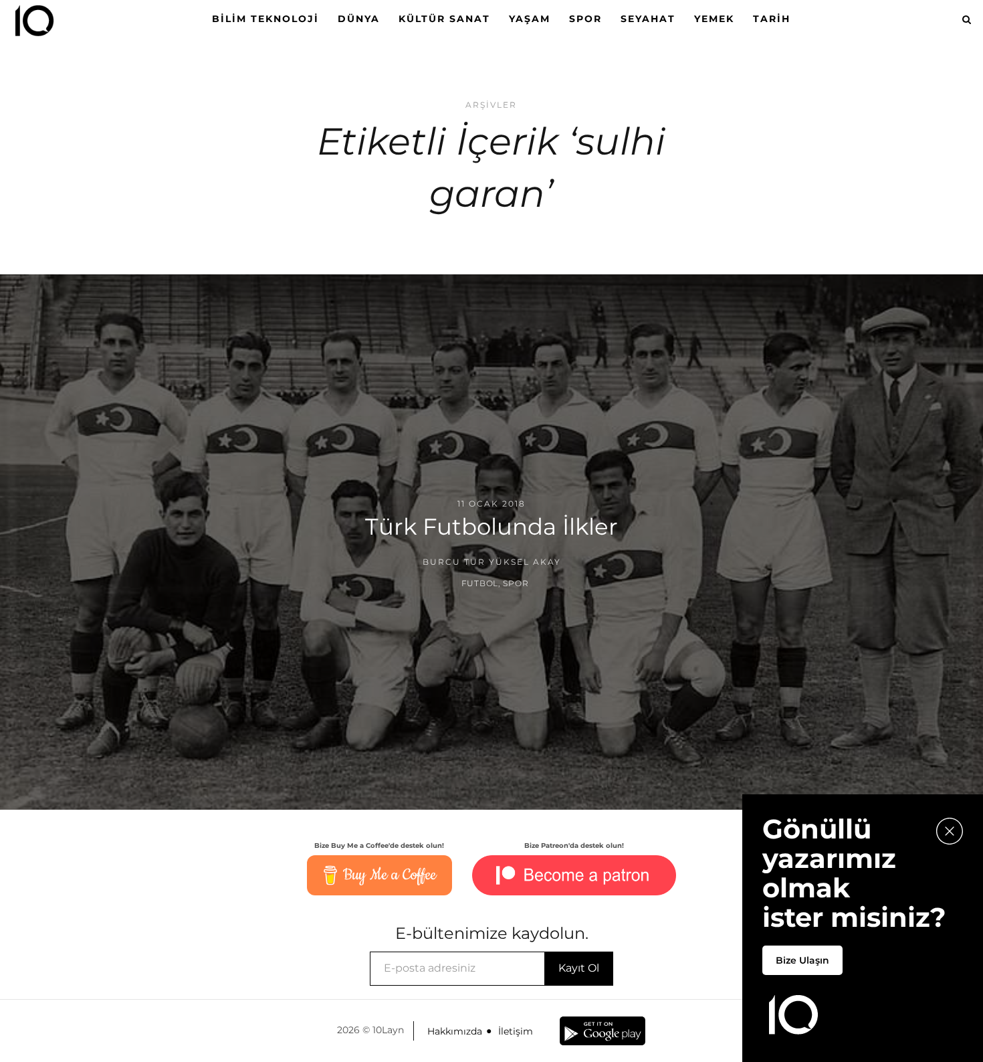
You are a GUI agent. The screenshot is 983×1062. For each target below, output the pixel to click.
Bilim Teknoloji (265, 19)
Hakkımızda (454, 1031)
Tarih (771, 19)
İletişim (515, 1031)
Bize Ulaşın (802, 960)
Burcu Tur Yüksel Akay (492, 562)
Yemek (714, 19)
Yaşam (529, 19)
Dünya (359, 19)
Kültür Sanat (444, 19)
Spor (585, 19)
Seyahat (648, 19)
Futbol (479, 583)
